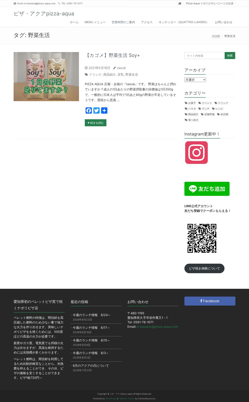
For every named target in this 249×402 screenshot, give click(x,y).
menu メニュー (95, 22)
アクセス (147, 22)
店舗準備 (209, 114)
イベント (207, 102)
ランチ (206, 108)
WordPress (111, 398)
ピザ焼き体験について (204, 268)
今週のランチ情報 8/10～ (91, 340)
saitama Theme (126, 398)
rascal (121, 68)
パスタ (192, 108)
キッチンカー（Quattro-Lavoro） (184, 22)
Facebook (210, 301)
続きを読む (96, 122)
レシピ (219, 108)
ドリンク (95, 74)
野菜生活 (131, 74)
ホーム (74, 22)
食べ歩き (193, 119)
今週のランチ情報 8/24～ (92, 315)
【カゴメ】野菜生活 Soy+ (112, 55)
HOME (216, 36)
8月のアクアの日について (91, 366)
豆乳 (120, 74)
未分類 (224, 114)
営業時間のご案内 (123, 22)
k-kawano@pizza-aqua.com (39, 3)
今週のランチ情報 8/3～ (91, 353)
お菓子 (192, 102)
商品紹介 (109, 74)
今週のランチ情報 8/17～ (91, 328)
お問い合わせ (223, 22)
